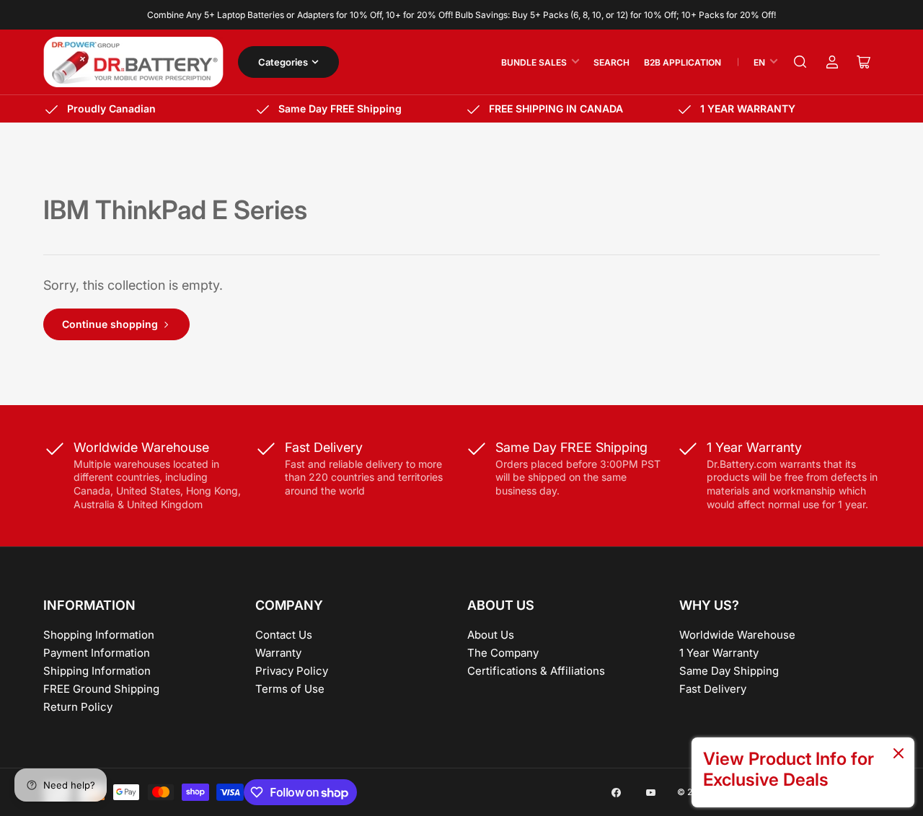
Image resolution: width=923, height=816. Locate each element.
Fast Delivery (712, 689)
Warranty (278, 653)
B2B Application (682, 62)
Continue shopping (110, 324)
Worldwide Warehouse (737, 635)
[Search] (800, 62)
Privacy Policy (291, 671)
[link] (803, 772)
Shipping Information (97, 671)
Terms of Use (289, 689)
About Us (490, 635)
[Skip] (898, 754)
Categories (283, 62)
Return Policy (77, 707)
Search (611, 62)
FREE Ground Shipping (101, 689)
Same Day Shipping (729, 671)
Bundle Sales (534, 62)
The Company (503, 653)
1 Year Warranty (719, 653)
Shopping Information (98, 635)
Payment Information (96, 653)
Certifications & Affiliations (536, 671)
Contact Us (283, 635)
